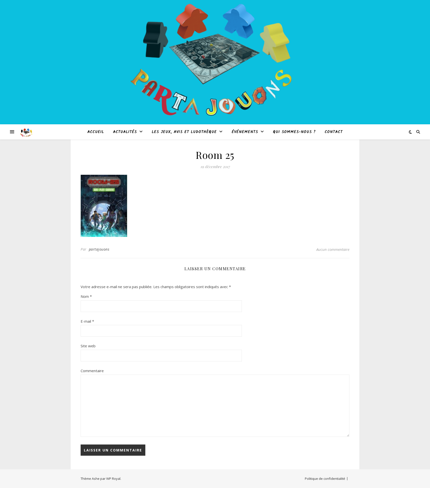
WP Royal (113, 478)
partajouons (99, 249)
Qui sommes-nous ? (294, 132)
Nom (86, 296)
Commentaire (92, 370)
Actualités (125, 132)
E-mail (87, 321)
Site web (88, 345)
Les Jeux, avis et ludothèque (184, 132)
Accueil (95, 132)
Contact (334, 132)
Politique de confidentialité (325, 478)
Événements (245, 132)
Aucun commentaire (332, 249)
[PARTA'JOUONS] (26, 131)
